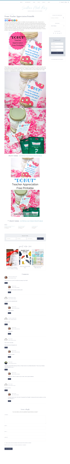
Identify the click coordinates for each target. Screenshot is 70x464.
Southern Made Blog (35, 8)
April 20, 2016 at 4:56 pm (12, 298)
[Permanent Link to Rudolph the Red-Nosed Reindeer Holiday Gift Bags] (12, 265)
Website (6, 437)
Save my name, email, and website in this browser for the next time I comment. (18, 442)
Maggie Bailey (11, 297)
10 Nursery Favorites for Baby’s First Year (37, 267)
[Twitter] (7, 20)
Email (6, 431)
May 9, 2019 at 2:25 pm (15, 394)
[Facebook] (5, 20)
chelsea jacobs (11, 318)
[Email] (13, 20)
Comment (6, 414)
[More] (16, 20)
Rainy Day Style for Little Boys (25, 267)
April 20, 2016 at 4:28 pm (15, 287)
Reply (9, 292)
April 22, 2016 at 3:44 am (12, 340)
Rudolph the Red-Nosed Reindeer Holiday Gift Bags (12, 268)
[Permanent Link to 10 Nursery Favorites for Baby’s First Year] (38, 264)
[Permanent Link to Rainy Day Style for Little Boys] (25, 264)
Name (6, 425)
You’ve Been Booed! (21, 226)
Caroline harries (11, 276)
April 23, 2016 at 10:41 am (12, 363)
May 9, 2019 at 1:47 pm (11, 385)
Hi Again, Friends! (35, 226)
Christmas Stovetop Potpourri (10, 226)
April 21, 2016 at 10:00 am (12, 319)
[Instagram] (11, 20)
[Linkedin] (15, 20)
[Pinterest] (9, 20)
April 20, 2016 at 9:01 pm (15, 308)
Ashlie (13, 327)
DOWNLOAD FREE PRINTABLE (30, 156)
